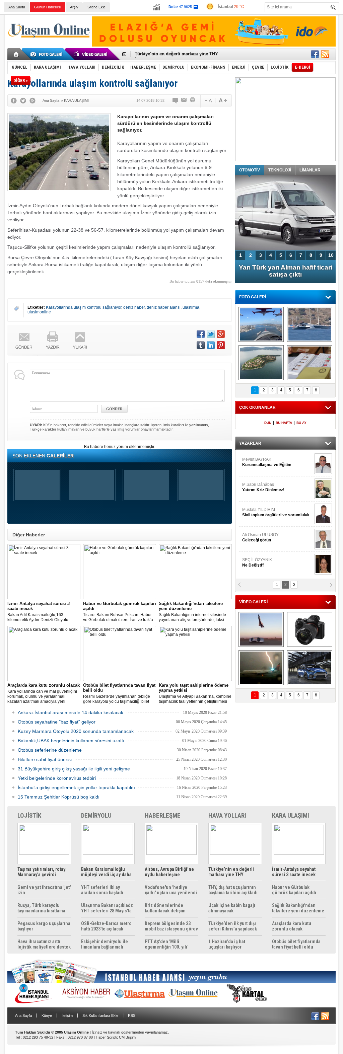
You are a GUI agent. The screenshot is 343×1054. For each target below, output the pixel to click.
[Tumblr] (201, 345)
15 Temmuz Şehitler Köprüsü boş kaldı (58, 797)
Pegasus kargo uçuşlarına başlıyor (43, 926)
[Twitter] (23, 100)
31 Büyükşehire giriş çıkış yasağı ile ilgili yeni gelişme (74, 768)
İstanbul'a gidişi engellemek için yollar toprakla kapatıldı (76, 787)
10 (331, 255)
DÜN (267, 423)
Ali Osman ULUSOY (260, 537)
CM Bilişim (127, 1037)
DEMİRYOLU (96, 815)
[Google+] (32, 100)
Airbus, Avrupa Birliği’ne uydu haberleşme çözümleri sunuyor (169, 872)
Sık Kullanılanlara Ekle (100, 1015)
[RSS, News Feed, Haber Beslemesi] (325, 54)
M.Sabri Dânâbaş (263, 487)
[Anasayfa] (16, 54)
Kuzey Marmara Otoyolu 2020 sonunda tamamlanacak (76, 731)
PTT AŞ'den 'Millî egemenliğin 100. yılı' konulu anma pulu (166, 944)
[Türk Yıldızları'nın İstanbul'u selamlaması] (261, 324)
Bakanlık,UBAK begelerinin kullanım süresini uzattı (71, 740)
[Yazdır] (193, 100)
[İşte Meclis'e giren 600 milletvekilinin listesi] (309, 362)
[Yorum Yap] (176, 100)
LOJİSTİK (29, 815)
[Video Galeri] (91, 54)
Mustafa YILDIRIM (276, 512)
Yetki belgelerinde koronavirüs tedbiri (57, 778)
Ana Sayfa (16, 7)
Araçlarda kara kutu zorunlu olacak (291, 926)
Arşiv (74, 7)
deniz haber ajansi (164, 307)
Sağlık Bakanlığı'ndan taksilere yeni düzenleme (298, 908)
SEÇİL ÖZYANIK (257, 562)
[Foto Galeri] (47, 54)
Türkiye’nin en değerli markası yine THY (231, 872)
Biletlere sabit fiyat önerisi (45, 759)
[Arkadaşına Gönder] (184, 100)
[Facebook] (14, 100)
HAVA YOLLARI (227, 815)
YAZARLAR (250, 443)
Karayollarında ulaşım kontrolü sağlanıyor (83, 307)
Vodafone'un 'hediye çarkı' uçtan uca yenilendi (171, 890)
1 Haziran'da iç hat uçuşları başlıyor (226, 944)
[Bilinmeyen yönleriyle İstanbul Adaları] (261, 362)
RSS (131, 1015)
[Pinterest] (221, 345)
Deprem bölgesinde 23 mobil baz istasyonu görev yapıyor (171, 926)
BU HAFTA (284, 423)
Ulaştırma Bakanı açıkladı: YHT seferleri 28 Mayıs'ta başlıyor (107, 908)
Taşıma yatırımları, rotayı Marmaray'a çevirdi (42, 872)
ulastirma (191, 307)
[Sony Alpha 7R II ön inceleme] (309, 629)
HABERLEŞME (163, 815)
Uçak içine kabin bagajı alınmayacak (231, 908)
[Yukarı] (80, 340)
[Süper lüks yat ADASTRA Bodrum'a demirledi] (309, 324)
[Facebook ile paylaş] (315, 54)
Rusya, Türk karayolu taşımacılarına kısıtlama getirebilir (41, 908)
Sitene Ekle (96, 7)
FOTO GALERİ (252, 297)
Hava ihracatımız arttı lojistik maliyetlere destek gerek (44, 944)
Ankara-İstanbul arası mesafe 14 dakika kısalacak (70, 712)
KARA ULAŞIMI (290, 815)
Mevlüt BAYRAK (266, 462)
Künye (47, 1015)
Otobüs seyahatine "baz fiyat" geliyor (56, 722)
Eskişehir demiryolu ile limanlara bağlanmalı (104, 944)
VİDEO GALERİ (253, 602)
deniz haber (134, 307)
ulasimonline (39, 312)
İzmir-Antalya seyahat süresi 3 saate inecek (179, 54)
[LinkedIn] (211, 345)
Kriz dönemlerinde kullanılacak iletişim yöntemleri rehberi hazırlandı (165, 908)
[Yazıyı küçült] (208, 100)
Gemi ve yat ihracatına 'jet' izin (44, 890)
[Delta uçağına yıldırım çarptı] (261, 667)
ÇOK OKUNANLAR (257, 407)
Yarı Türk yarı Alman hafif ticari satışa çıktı (285, 271)
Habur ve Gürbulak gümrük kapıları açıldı (294, 890)
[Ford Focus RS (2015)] (309, 667)
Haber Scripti (106, 1037)
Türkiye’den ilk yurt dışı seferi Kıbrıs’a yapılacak (232, 926)
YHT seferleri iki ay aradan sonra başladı (102, 890)
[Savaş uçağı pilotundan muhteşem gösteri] (261, 629)
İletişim (67, 1015)
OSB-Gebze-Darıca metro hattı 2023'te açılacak (106, 926)
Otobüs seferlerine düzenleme (50, 750)
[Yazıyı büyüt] (223, 100)
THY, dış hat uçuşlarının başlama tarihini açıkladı (233, 890)
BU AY (301, 423)
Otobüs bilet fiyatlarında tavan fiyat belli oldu (296, 944)
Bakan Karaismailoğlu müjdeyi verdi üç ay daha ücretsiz (106, 872)
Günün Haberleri (47, 7)
